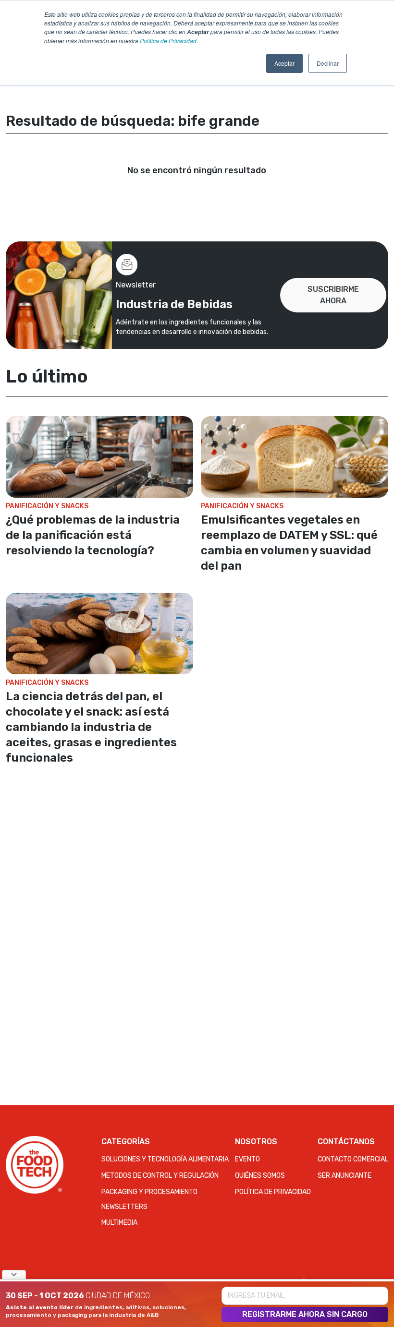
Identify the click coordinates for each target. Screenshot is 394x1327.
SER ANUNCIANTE (344, 1176)
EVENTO (247, 1159)
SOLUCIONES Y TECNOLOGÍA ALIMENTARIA (165, 1159)
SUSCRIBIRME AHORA (333, 295)
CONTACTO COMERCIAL (353, 1159)
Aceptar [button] (284, 63)
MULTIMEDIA (119, 1223)
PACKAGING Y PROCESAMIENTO (149, 1192)
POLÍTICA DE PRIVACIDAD (273, 1192)
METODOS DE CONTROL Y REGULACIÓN (160, 1176)
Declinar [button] (328, 63)
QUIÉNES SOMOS (260, 1176)
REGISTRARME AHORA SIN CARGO (305, 1314)
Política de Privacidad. (169, 40)
